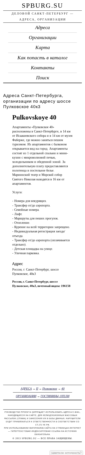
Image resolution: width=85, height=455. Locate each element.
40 (63, 388)
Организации (42, 37)
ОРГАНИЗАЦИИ (26, 396)
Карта (42, 47)
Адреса (42, 27)
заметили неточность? (66, 453)
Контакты (42, 67)
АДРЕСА (26, 388)
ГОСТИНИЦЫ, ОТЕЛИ (55, 396)
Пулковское (49, 388)
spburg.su (42, 5)
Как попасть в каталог (42, 57)
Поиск (42, 77)
